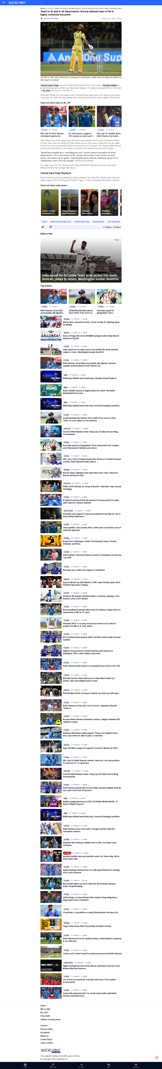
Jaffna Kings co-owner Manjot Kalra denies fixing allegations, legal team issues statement (90, 898)
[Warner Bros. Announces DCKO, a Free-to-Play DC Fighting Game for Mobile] (51, 322)
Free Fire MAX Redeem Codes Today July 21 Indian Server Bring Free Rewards (90, 433)
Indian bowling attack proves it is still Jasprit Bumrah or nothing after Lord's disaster (91, 871)
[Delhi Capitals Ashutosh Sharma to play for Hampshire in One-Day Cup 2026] (51, 555)
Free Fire (67, 429)
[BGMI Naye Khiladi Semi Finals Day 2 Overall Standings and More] (51, 815)
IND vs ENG (45, 1009)
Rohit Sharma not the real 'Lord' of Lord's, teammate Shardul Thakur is (90, 706)
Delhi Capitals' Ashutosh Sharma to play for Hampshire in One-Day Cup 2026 (92, 556)
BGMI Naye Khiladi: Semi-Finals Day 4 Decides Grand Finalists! (90, 378)
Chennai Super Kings (81, 222)
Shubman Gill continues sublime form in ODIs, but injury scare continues (90, 843)
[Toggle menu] (3, 2)
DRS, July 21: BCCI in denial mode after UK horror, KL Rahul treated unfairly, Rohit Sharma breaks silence (92, 460)
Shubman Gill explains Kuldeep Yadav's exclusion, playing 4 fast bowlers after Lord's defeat (91, 597)
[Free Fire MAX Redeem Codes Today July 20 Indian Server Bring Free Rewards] (51, 774)
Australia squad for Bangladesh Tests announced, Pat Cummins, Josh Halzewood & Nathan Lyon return (108, 311)
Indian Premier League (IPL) (61, 222)
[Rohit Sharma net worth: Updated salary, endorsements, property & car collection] (51, 938)
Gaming (66, 319)
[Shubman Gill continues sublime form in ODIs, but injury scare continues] (51, 842)
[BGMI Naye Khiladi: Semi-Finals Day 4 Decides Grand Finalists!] (51, 377)
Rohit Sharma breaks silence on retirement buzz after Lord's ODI (91, 666)
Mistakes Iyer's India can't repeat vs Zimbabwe (84, 570)
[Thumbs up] (43, 227)
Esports (66, 333)
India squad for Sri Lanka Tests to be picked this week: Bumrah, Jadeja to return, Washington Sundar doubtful (80, 277)
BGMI (65, 375)
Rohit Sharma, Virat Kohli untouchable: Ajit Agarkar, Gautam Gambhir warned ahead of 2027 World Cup (51, 311)
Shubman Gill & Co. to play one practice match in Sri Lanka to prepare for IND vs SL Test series (89, 624)
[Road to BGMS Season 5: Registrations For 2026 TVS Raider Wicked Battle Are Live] (51, 390)
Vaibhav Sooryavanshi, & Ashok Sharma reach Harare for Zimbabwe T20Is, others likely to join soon (88, 652)
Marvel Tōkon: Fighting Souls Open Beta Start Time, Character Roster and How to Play (90, 474)
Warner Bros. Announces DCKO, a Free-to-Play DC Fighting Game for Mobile (91, 323)
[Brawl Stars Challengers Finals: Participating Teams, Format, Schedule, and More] (51, 541)
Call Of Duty (68, 511)
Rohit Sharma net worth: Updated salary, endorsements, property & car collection (92, 939)
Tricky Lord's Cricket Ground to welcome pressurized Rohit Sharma (92, 953)
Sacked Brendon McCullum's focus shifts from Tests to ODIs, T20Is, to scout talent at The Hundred (81, 311)
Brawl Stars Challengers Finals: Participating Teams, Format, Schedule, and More (90, 542)
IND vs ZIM (53, 1067)
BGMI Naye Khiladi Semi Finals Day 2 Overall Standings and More (91, 816)
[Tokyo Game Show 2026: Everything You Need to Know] (51, 924)
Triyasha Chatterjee (50, 18)
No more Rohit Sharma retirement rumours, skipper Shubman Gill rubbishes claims (91, 720)
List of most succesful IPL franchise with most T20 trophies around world (89, 980)
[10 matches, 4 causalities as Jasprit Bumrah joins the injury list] (51, 911)
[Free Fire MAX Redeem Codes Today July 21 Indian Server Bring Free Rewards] (51, 431)
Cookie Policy (46, 1039)
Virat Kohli (45, 1016)
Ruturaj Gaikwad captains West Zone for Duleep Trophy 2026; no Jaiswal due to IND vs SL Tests (91, 611)
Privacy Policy (46, 1029)
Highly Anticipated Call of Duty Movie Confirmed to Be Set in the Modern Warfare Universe (91, 967)
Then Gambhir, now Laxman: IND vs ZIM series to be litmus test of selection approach (92, 528)
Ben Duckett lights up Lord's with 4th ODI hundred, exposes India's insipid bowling (89, 885)
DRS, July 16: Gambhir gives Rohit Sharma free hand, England (109, 136)
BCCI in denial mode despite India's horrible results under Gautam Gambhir (91, 638)
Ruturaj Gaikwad (114, 222)
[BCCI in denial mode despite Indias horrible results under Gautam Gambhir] (51, 637)
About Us (44, 1036)
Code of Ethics (46, 1042)
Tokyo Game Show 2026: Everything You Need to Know (87, 926)
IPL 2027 (44, 1012)
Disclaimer (45, 1032)
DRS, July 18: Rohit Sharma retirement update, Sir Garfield (51, 136)
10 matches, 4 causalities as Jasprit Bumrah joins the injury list (90, 912)
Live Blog (67, 853)
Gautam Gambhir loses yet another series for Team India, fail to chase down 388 (91, 857)
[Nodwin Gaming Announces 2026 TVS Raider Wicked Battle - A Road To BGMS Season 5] (51, 801)
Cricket (44, 130)
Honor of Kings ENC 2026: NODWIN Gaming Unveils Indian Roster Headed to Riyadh (91, 337)
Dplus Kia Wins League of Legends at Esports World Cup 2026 (90, 748)
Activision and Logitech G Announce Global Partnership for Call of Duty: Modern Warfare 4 (92, 515)
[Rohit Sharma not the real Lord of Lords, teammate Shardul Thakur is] (51, 705)
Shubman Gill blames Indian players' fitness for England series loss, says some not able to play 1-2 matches (90, 734)
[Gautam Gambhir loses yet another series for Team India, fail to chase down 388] (51, 856)
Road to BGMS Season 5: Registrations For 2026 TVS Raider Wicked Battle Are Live (89, 391)
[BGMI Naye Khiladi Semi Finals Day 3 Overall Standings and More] (51, 404)
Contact (44, 1025)
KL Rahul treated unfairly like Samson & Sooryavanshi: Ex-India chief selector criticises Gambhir (91, 501)
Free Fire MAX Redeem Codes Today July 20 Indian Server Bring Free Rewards (90, 775)
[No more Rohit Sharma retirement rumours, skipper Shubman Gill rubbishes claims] (51, 719)
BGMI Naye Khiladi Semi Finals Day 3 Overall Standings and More (91, 405)
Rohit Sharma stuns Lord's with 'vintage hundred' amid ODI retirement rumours (89, 830)
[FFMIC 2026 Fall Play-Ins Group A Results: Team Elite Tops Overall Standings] (51, 486)
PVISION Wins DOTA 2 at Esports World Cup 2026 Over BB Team (90, 693)
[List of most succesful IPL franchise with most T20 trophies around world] (51, 979)
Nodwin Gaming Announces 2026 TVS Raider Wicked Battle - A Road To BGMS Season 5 (90, 802)
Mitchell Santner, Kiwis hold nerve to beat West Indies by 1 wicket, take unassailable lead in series (89, 679)
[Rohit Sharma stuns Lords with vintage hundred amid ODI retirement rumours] (51, 829)
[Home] (17, 2)
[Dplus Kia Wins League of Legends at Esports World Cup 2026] (51, 746)
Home (43, 1005)
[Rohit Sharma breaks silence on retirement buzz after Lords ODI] (51, 664)
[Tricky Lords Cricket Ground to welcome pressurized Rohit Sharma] (51, 952)
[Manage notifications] (157, 1057)
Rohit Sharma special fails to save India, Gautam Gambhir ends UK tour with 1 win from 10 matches (92, 789)
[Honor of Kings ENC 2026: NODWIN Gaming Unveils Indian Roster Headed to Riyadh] (51, 335)
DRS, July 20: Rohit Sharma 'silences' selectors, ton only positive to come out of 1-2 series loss (91, 761)
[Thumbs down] (50, 227)
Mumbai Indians (98, 222)
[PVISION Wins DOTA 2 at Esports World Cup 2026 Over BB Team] (51, 692)
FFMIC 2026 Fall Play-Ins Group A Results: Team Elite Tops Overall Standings (92, 487)
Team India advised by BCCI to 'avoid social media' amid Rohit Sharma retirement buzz (89, 994)
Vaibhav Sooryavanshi (50, 1019)
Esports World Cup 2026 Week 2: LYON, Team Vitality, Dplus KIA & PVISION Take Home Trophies (91, 583)
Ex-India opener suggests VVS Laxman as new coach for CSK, (82, 136)
